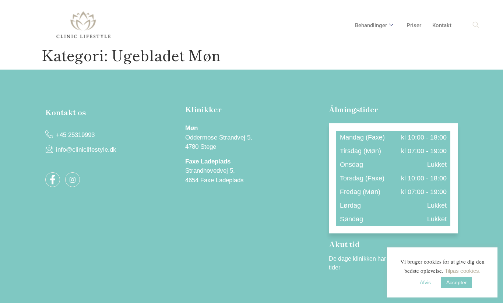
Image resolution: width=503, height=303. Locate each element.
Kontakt (441, 25)
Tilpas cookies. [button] (463, 271)
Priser (414, 25)
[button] (475, 25)
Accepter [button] (456, 282)
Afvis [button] (425, 282)
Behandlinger (371, 25)
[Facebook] (52, 179)
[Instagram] (72, 179)
